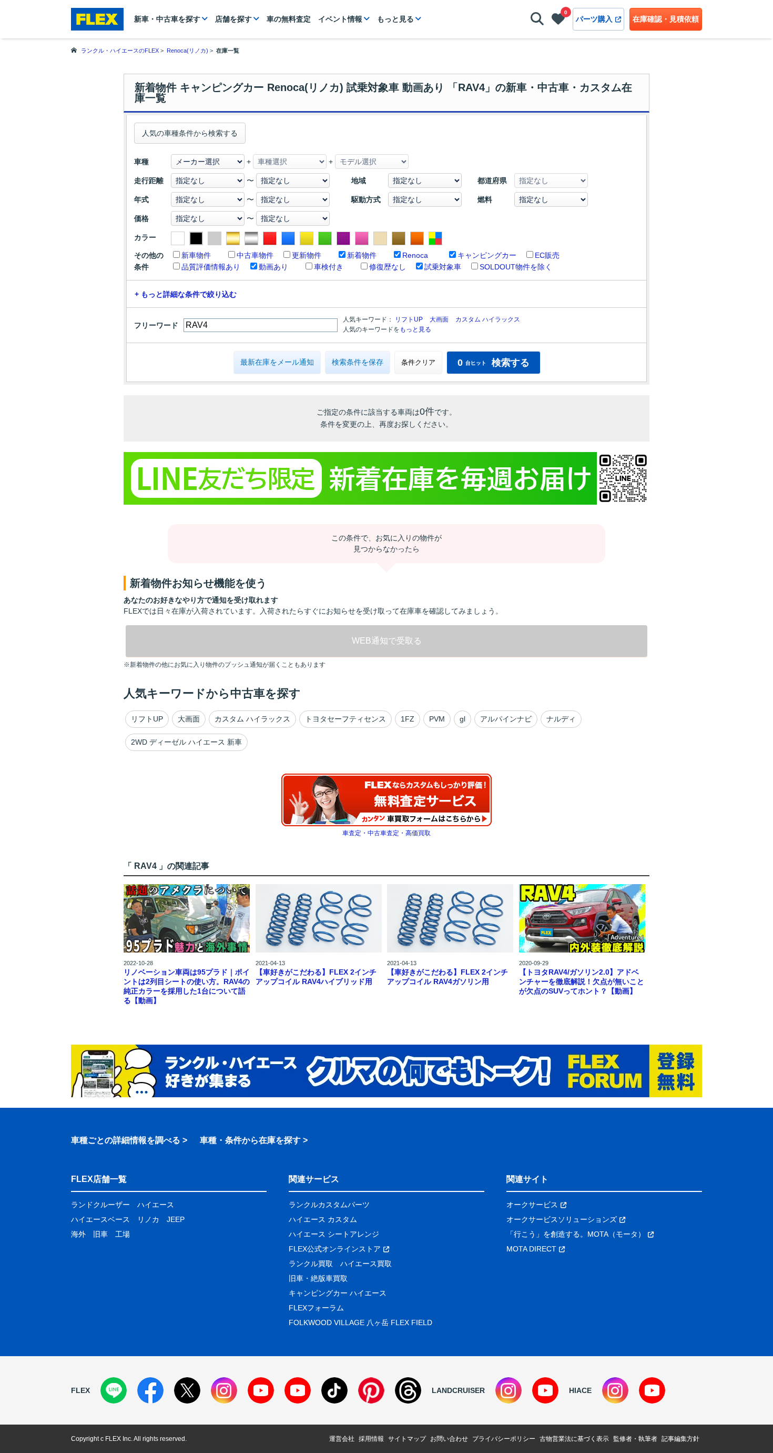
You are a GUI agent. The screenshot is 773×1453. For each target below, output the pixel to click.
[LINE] (113, 1390)
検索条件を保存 (357, 362)
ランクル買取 (311, 1263)
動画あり (273, 267)
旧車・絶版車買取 (318, 1278)
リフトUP (409, 319)
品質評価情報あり (210, 267)
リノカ (148, 1219)
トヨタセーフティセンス (345, 719)
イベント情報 (340, 19)
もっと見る (395, 19)
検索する (493, 362)
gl (462, 719)
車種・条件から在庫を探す (250, 1140)
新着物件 (362, 255)
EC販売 (547, 255)
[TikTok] (334, 1390)
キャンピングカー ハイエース (338, 1293)
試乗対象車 (442, 267)
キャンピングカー (486, 255)
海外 (78, 1234)
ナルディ (561, 719)
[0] (558, 21)
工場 (122, 1234)
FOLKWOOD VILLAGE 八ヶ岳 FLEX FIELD (360, 1322)
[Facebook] (150, 1390)
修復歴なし (387, 267)
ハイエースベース (100, 1219)
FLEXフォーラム (316, 1308)
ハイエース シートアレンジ (334, 1234)
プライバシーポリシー (503, 1438)
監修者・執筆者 (635, 1438)
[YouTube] (261, 1390)
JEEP (176, 1219)
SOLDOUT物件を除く (516, 267)
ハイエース (155, 1204)
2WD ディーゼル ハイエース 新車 (186, 742)
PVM (437, 719)
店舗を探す (233, 19)
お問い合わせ (449, 1438)
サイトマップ (407, 1438)
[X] (187, 1390)
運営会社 (341, 1438)
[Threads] (408, 1390)
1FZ (407, 719)
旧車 (100, 1234)
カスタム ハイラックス (487, 319)
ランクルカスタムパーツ (329, 1204)
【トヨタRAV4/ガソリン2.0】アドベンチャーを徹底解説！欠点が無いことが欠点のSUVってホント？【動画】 (581, 981)
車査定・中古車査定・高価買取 (386, 833)
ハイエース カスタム (323, 1219)
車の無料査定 (289, 19)
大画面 (439, 319)
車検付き (328, 267)
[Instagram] (224, 1390)
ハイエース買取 (366, 1263)
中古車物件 (255, 255)
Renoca (415, 255)
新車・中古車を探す (167, 19)
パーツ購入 (594, 19)
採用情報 (371, 1438)
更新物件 (306, 255)
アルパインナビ (506, 719)
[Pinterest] (371, 1390)
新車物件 (196, 255)
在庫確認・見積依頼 (666, 19)
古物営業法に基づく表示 (574, 1438)
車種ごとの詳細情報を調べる (125, 1140)
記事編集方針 (680, 1438)
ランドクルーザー (100, 1204)
